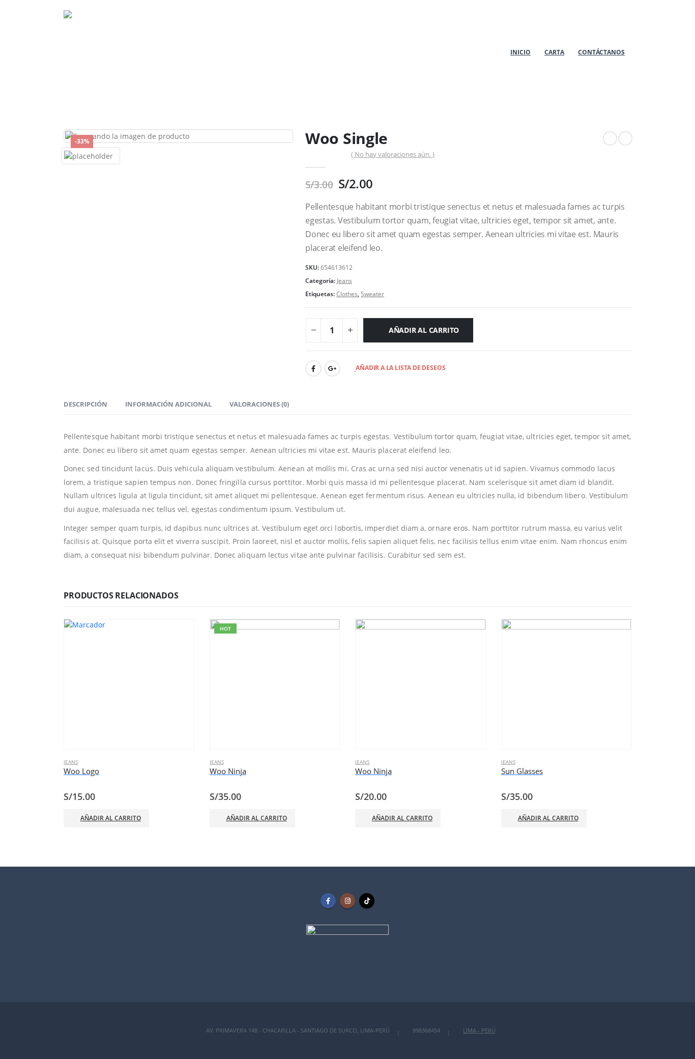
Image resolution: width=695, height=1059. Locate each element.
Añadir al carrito (424, 330)
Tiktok (366, 900)
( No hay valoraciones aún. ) (393, 154)
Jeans (344, 280)
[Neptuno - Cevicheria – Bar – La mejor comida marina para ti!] (105, 52)
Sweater (372, 294)
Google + (332, 368)
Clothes (347, 294)
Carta (554, 52)
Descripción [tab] (85, 404)
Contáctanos (601, 52)
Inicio (520, 52)
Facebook (313, 368)
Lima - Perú (479, 1030)
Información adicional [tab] (168, 404)
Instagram (347, 900)
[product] (129, 684)
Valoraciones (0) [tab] (259, 404)
